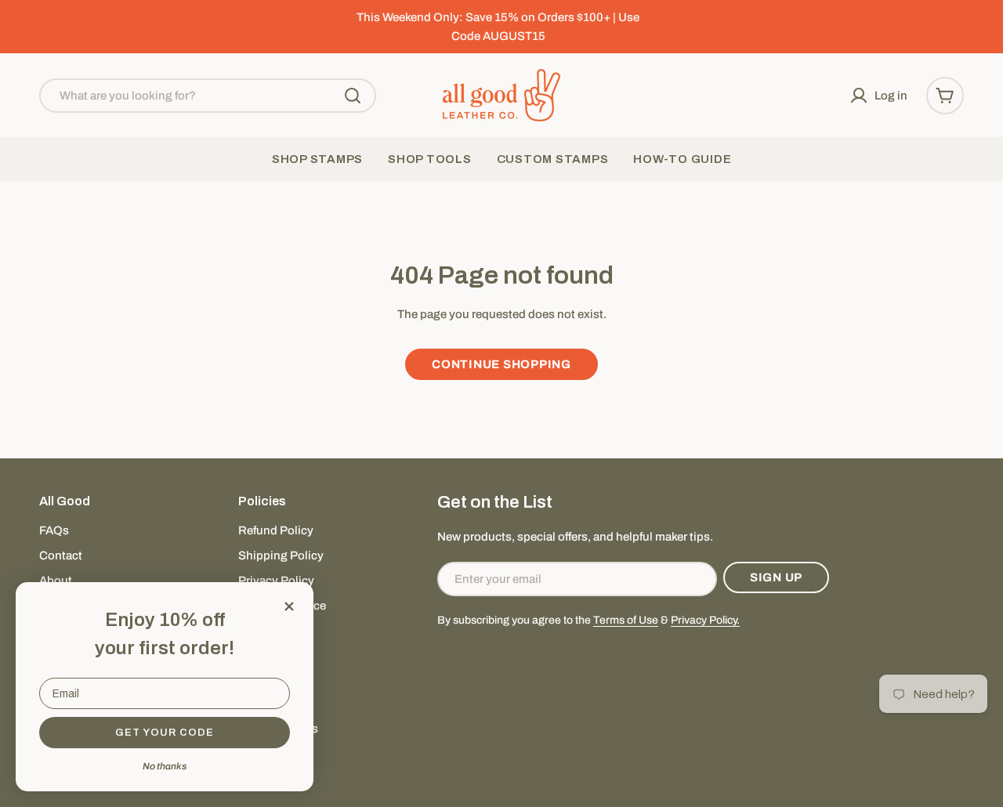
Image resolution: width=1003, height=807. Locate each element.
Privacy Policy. (705, 620)
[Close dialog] (289, 606)
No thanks (164, 766)
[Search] (352, 95)
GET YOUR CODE (164, 732)
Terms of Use (625, 620)
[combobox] (208, 95)
